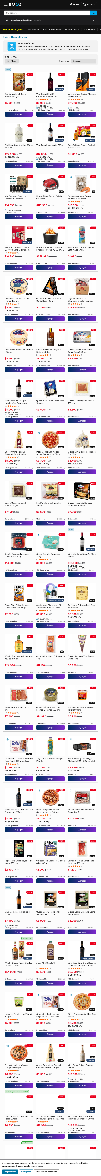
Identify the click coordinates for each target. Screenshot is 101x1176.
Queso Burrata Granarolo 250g (48, 555)
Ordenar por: (64, 61)
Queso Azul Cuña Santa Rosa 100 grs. (50, 401)
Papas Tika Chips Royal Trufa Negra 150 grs (19, 862)
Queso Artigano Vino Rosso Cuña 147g (81, 657)
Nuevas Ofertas (19, 37)
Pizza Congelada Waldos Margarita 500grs (16, 1066)
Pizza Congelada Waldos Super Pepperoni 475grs (48, 453)
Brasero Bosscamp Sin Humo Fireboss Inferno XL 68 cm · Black (50, 248)
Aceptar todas (10, 1172)
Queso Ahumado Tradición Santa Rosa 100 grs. (48, 299)
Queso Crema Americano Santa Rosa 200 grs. (80, 350)
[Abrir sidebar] (6, 4)
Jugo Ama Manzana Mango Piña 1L (49, 759)
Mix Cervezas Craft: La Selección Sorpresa (15, 197)
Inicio (5, 37)
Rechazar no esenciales (46, 1172)
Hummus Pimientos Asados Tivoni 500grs (81, 708)
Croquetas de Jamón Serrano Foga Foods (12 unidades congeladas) (19, 759)
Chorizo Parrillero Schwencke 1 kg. (50, 657)
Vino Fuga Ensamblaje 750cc (49, 145)
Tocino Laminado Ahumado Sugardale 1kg (81, 810)
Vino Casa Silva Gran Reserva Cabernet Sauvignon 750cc (82, 964)
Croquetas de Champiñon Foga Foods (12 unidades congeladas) (48, 1015)
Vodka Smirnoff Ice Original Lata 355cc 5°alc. (81, 248)
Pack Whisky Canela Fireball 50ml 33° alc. (81, 146)
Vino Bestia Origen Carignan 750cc (81, 1066)
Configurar (26, 1172)
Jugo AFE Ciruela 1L (45, 963)
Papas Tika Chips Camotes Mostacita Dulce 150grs (17, 606)
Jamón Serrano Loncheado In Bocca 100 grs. (81, 862)
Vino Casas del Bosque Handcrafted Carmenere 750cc (16, 401)
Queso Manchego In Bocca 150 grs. (81, 401)
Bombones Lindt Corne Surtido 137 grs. (15, 95)
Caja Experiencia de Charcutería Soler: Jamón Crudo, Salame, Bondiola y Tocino (80, 299)
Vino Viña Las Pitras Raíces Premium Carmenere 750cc (81, 1117)
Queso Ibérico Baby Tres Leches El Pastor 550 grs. (48, 708)
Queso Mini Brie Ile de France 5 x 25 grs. (82, 453)
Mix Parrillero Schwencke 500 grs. (48, 504)
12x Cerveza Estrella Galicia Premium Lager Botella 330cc (50, 1117)
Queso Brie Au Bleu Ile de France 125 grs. (17, 299)
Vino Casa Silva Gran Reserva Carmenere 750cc (19, 810)
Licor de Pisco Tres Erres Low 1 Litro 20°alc (19, 1117)
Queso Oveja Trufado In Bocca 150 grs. (16, 504)
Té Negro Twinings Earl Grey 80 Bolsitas (81, 606)
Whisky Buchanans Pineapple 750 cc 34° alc (19, 657)
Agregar (19, 114)
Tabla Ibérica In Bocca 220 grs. (17, 708)
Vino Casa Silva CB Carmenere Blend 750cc (47, 95)
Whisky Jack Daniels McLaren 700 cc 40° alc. (82, 95)
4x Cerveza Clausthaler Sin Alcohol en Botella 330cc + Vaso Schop (49, 606)
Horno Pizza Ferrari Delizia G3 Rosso (49, 197)
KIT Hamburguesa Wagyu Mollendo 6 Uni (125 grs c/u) (81, 759)
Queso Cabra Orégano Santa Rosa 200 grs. (81, 913)
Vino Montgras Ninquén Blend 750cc (82, 555)
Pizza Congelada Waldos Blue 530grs (82, 1015)
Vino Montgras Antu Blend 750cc (17, 913)
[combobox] (83, 61)
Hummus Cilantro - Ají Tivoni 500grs (18, 1015)
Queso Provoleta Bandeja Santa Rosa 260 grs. (80, 504)
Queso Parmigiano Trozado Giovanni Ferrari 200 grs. (49, 1066)
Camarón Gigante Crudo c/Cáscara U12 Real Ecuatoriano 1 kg (79, 197)
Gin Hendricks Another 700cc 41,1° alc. (19, 146)
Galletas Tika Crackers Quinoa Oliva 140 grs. (50, 862)
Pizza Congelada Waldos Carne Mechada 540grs (47, 810)
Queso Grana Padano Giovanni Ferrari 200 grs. (16, 453)
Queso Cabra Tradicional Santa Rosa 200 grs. (47, 913)
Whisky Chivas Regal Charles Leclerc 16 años (18, 964)
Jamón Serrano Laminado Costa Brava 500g (17, 555)
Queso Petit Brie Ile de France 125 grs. (19, 350)
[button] (50, 13)
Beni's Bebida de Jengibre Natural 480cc (48, 350)
